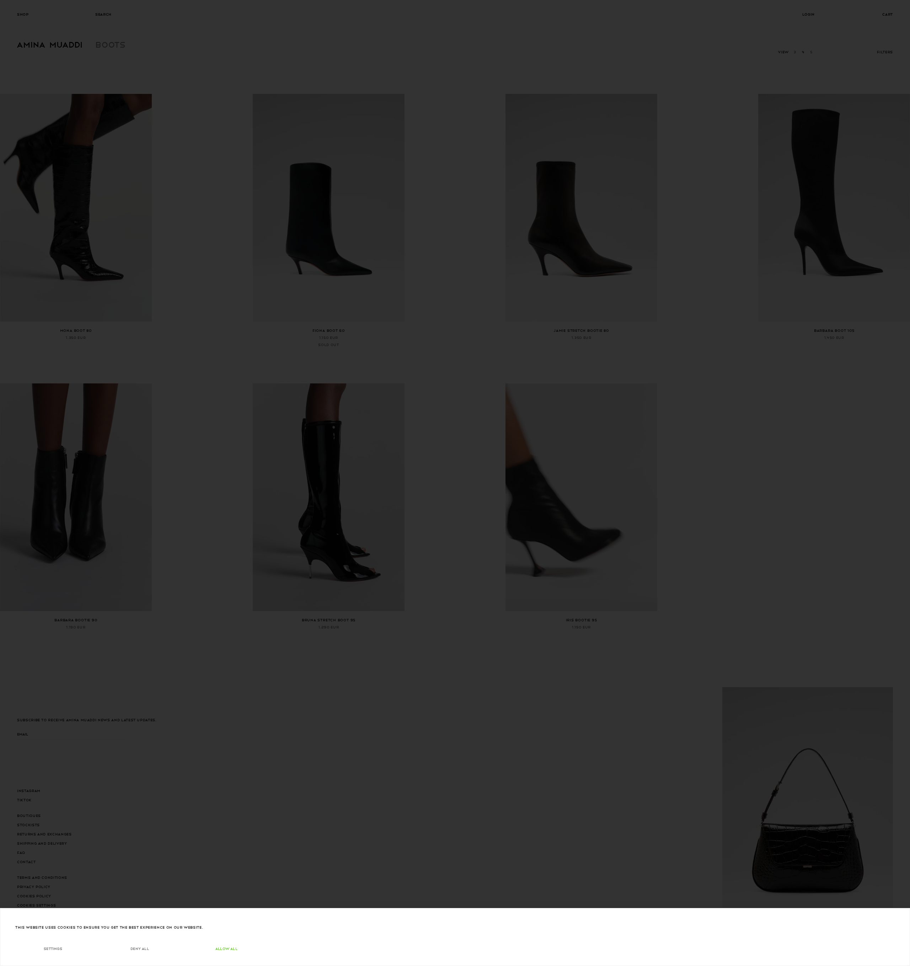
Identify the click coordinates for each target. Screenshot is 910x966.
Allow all (226, 948)
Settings (53, 948)
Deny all (139, 948)
